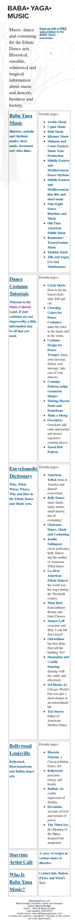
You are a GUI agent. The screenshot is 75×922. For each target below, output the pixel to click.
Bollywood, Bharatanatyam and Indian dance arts (21, 768)
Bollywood (55, 770)
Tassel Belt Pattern (55, 449)
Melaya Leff (56, 620)
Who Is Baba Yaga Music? (20, 882)
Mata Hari (55, 602)
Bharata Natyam (53, 754)
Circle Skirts (56, 285)
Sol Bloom (55, 684)
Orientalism (56, 638)
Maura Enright (43, 906)
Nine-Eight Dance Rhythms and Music (57, 211)
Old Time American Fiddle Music (57, 228)
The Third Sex (58, 824)
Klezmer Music (58, 136)
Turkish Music (58, 252)
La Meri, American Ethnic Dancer (58, 575)
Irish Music (56, 131)
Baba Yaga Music (20, 119)
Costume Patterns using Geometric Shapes (58, 388)
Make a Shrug (58, 415)
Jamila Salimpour (55, 541)
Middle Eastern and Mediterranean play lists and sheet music (58, 189)
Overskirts (55, 420)
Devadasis (55, 806)
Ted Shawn (55, 711)
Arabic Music (57, 121)
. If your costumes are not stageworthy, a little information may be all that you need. (22, 319)
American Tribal (54, 477)
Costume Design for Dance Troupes (55, 347)
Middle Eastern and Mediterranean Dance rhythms (58, 167)
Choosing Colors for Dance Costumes (55, 314)
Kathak (53, 788)
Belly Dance (56, 497)
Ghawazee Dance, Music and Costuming (58, 529)
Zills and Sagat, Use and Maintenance (58, 261)
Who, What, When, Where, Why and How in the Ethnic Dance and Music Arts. (21, 494)
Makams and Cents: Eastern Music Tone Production (58, 148)
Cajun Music (57, 126)
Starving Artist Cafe (21, 858)
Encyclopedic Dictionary (23, 472)
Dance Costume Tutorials (19, 286)
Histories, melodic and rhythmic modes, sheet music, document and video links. (21, 141)
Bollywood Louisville (20, 749)
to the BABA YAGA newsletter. (53, 33)
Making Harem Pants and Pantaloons (58, 405)
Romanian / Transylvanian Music (58, 242)
